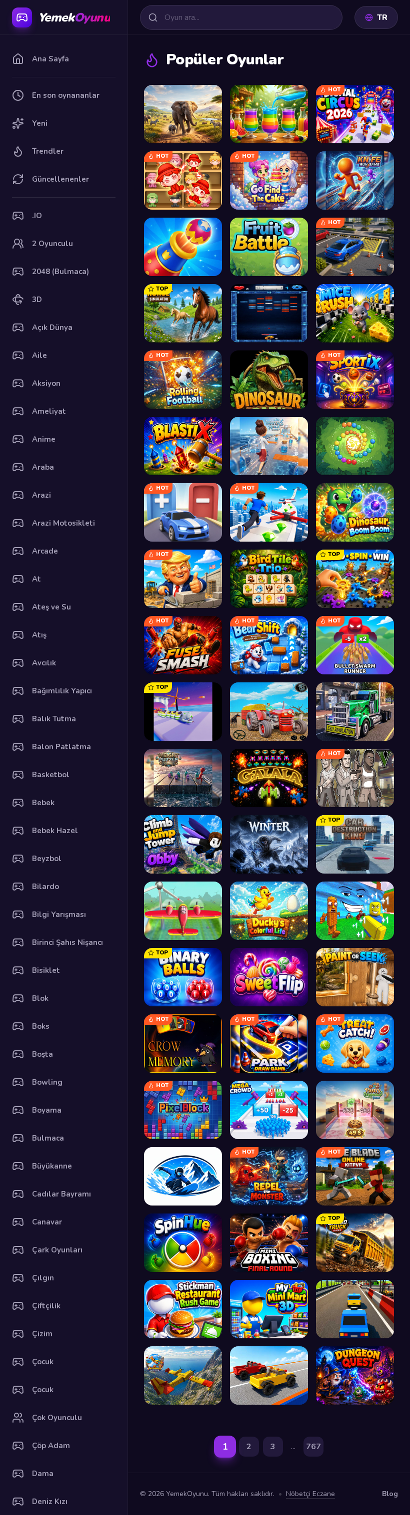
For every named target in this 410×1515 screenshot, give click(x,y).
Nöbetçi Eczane (310, 1494)
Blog (390, 1494)
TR (382, 17)
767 (313, 1446)
